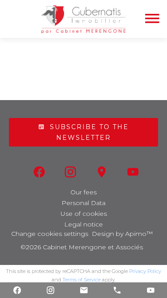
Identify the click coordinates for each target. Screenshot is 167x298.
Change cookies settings (49, 234)
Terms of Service (81, 280)
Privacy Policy (145, 271)
